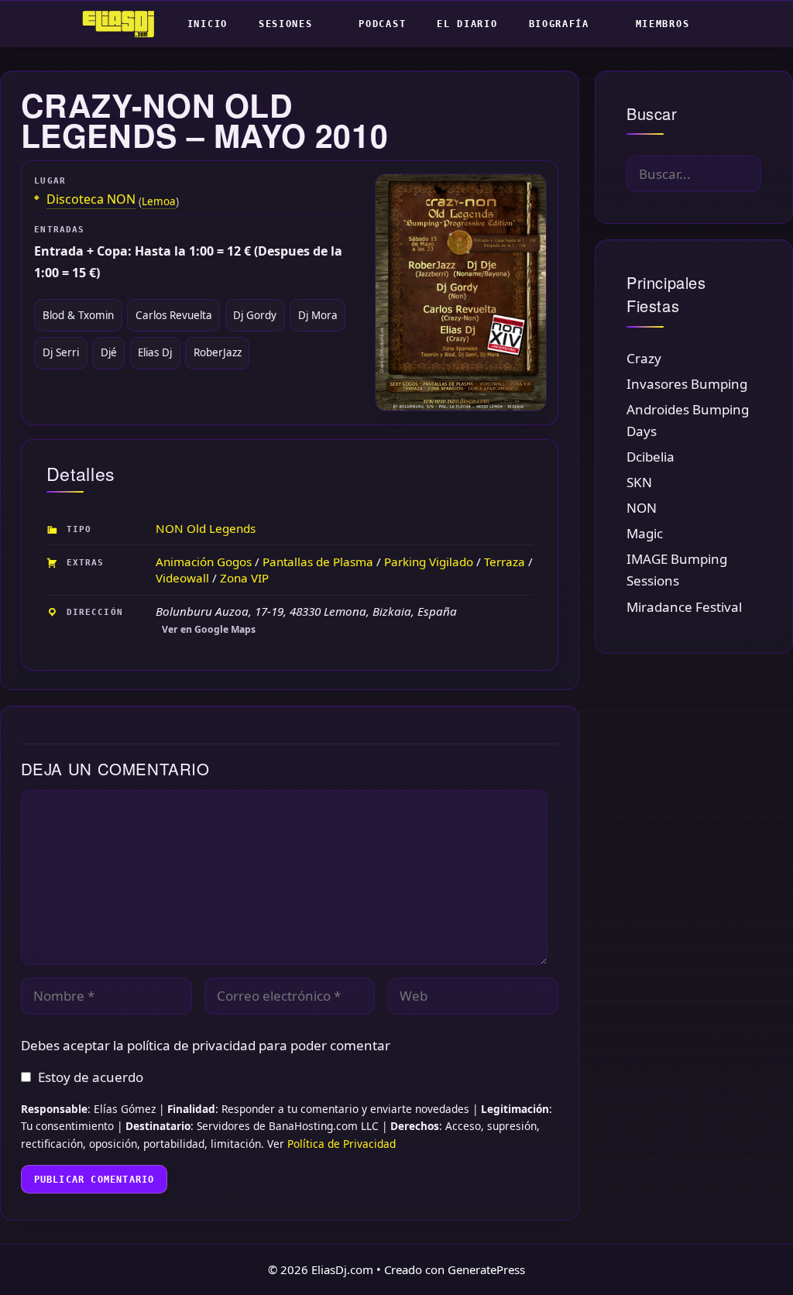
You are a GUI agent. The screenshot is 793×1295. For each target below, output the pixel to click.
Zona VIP (244, 578)
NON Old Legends (206, 528)
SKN (639, 482)
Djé (109, 352)
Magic (645, 533)
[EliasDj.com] (122, 24)
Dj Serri (61, 352)
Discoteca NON (91, 199)
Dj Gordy (254, 315)
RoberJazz (218, 352)
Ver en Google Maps (209, 629)
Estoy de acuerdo (90, 1077)
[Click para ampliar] (460, 291)
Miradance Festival (684, 607)
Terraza (504, 561)
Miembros (663, 24)
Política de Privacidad (341, 1143)
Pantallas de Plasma (318, 561)
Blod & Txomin (78, 315)
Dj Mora (318, 315)
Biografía (559, 24)
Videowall (182, 578)
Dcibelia (651, 456)
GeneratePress (486, 1269)
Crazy (644, 358)
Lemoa (159, 201)
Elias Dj (155, 352)
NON (642, 508)
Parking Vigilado (428, 561)
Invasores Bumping (687, 384)
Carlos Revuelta (174, 315)
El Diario (467, 24)
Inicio (207, 24)
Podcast (382, 24)
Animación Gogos (204, 561)
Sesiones (286, 24)
